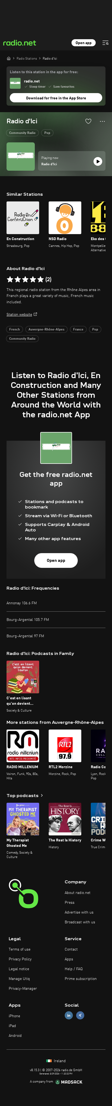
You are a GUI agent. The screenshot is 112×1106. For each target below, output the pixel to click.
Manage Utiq (19, 979)
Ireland (59, 1061)
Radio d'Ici (49, 164)
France (78, 329)
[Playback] (98, 161)
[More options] (102, 121)
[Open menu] (105, 42)
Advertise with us (79, 912)
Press (69, 903)
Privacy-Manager (23, 989)
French (14, 329)
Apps (69, 959)
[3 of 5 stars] (25, 279)
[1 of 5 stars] (10, 279)
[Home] (9, 58)
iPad (12, 1026)
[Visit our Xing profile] (80, 1015)
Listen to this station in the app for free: (44, 72)
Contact (71, 949)
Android (15, 1036)
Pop (47, 133)
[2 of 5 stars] (17, 279)
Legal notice (19, 969)
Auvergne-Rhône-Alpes (46, 329)
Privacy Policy (20, 959)
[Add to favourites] (88, 121)
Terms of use (19, 949)
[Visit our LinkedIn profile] (69, 1015)
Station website (19, 315)
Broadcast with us (80, 922)
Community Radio (22, 133)
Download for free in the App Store (56, 98)
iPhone (14, 1016)
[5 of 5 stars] (40, 279)
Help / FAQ (74, 969)
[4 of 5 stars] (33, 279)
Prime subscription (81, 979)
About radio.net (78, 893)
